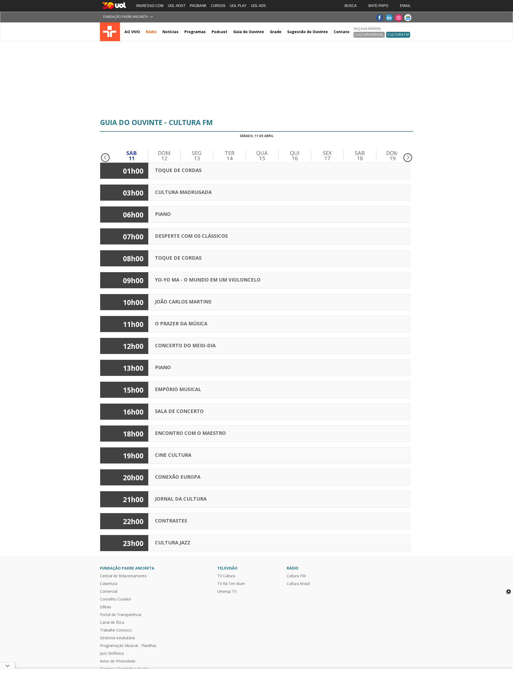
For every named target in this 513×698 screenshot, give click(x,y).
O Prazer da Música (181, 323)
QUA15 (262, 155)
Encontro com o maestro (190, 433)
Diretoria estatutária (117, 638)
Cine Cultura (173, 455)
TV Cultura (110, 31)
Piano (163, 214)
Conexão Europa (177, 477)
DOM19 (392, 155)
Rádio (151, 31)
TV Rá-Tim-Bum (231, 584)
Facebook (379, 18)
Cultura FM (398, 35)
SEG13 (197, 155)
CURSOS (218, 6)
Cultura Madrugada (183, 192)
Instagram (398, 18)
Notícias (170, 31)
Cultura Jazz (172, 542)
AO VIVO (132, 31)
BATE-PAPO (378, 6)
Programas (195, 31)
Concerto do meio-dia (185, 345)
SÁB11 (131, 155)
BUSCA (351, 6)
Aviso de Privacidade (117, 661)
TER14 (229, 155)
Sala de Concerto (179, 411)
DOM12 (164, 155)
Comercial (108, 591)
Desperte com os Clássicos (191, 236)
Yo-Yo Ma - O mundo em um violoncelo (208, 279)
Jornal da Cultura (181, 499)
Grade (275, 31)
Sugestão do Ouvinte (307, 31)
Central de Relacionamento (123, 576)
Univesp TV (226, 591)
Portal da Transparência (120, 615)
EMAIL (405, 6)
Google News (408, 18)
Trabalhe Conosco (116, 630)
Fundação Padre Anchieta (125, 16)
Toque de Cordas (178, 170)
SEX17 (327, 155)
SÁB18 (360, 155)
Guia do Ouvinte (248, 31)
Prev (105, 157)
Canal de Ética (112, 622)
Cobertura (108, 584)
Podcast (219, 31)
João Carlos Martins (183, 301)
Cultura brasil (369, 35)
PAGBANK (198, 6)
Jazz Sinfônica (112, 653)
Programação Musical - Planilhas (128, 646)
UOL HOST (176, 6)
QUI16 (295, 155)
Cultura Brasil (298, 584)
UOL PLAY (238, 6)
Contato (341, 31)
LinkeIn (388, 18)
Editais (105, 607)
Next (407, 157)
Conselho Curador (115, 599)
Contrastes (171, 520)
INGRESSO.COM (150, 6)
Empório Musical (178, 389)
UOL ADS (258, 6)
